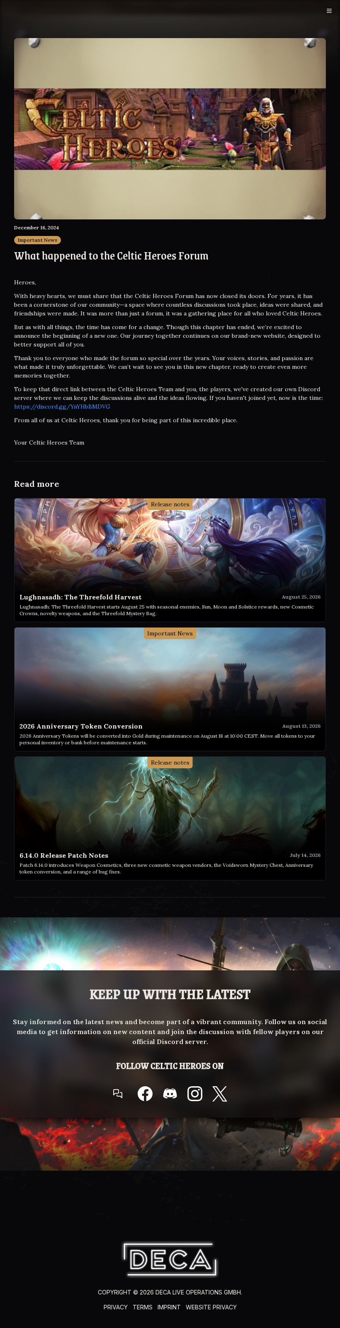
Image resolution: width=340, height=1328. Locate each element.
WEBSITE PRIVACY (211, 1307)
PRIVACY (116, 1307)
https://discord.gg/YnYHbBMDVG (62, 406)
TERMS (143, 1307)
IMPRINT (169, 1307)
